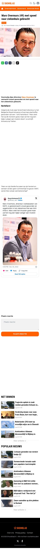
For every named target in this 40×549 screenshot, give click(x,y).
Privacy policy (20, 533)
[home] (2, 8)
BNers (4, 23)
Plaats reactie (20, 334)
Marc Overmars (28, 97)
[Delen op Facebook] (6, 62)
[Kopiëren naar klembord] (17, 62)
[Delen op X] (10, 62)
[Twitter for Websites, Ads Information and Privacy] (36, 266)
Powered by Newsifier (20, 545)
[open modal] (38, 3)
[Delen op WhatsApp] (2, 62)
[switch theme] (34, 3)
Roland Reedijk (10, 25)
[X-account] (18, 541)
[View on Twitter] (36, 199)
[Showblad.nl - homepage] (8, 3)
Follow (20, 200)
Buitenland (21, 8)
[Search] (31, 3)
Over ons (10, 533)
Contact (30, 533)
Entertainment (10, 8)
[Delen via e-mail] (13, 62)
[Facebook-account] (22, 541)
